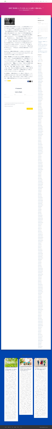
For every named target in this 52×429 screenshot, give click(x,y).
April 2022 (39, 141)
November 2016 (40, 237)
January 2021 (39, 163)
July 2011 (39, 328)
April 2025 (39, 88)
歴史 (38, 1)
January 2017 (39, 234)
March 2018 (39, 213)
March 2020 (39, 178)
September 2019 (40, 187)
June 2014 (39, 278)
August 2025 (39, 82)
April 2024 (39, 106)
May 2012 (39, 315)
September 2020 (40, 169)
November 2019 (40, 184)
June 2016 (39, 244)
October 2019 (39, 185)
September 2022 (40, 134)
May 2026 (39, 69)
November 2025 (40, 78)
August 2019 (39, 188)
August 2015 (39, 259)
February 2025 (40, 91)
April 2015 (39, 265)
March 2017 (39, 231)
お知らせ (32, 1)
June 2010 (39, 343)
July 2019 (39, 190)
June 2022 (39, 138)
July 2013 (39, 294)
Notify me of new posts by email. (9, 106)
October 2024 (39, 97)
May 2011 (39, 331)
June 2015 (39, 262)
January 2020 (39, 181)
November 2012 (40, 306)
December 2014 (40, 269)
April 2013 (39, 299)
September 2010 (40, 340)
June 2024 (39, 103)
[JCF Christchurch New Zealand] (5, 1)
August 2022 (39, 135)
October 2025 (39, 79)
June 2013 (39, 296)
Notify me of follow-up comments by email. (10, 104)
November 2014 (40, 271)
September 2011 (40, 325)
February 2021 (40, 162)
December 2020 (40, 165)
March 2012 (39, 318)
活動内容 (41, 1)
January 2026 (39, 75)
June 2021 (39, 156)
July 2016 (39, 243)
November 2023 (40, 113)
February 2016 (40, 250)
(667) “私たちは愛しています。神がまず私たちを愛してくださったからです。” (42, 38)
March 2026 (39, 72)
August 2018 (39, 206)
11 (41, 28)
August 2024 (39, 100)
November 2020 (40, 166)
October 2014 (39, 272)
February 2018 (40, 215)
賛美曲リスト (39, 18)
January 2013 (39, 303)
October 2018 (39, 203)
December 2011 (40, 321)
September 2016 (40, 240)
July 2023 (39, 119)
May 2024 (39, 104)
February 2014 (40, 284)
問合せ (43, 1)
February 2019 (40, 197)
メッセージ (39, 59)
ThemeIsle (46, 427)
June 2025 (39, 85)
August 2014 (39, 275)
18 (41, 29)
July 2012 (39, 312)
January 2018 (39, 216)
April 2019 (39, 194)
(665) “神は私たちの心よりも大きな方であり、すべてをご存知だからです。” (40, 369)
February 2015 (40, 268)
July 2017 (39, 225)
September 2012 (40, 309)
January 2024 (39, 110)
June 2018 (39, 209)
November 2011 (40, 322)
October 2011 (39, 324)
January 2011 (39, 337)
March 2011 (39, 334)
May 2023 (39, 122)
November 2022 (40, 131)
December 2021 (40, 147)
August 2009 (39, 347)
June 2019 (39, 191)
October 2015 (39, 256)
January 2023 (39, 128)
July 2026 (39, 66)
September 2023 (40, 116)
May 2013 (39, 297)
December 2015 (40, 253)
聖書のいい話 (35, 1)
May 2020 (39, 175)
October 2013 (39, 290)
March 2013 (39, 300)
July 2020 (39, 172)
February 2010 (40, 346)
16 (38, 29)
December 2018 (40, 200)
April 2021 (39, 159)
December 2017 (40, 218)
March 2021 (39, 160)
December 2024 (40, 94)
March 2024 (39, 107)
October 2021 (39, 150)
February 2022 (40, 144)
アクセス (46, 1)
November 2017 (40, 219)
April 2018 (39, 212)
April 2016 (39, 247)
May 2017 (39, 228)
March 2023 (39, 125)
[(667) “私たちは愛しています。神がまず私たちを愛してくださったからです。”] (11, 362)
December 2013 (40, 287)
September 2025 (40, 81)
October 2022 (39, 132)
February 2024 (40, 109)
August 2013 (39, 293)
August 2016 (39, 241)
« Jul (38, 33)
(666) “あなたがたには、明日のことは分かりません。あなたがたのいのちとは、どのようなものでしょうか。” (42, 45)
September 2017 (40, 222)
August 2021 (39, 153)
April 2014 (39, 281)
